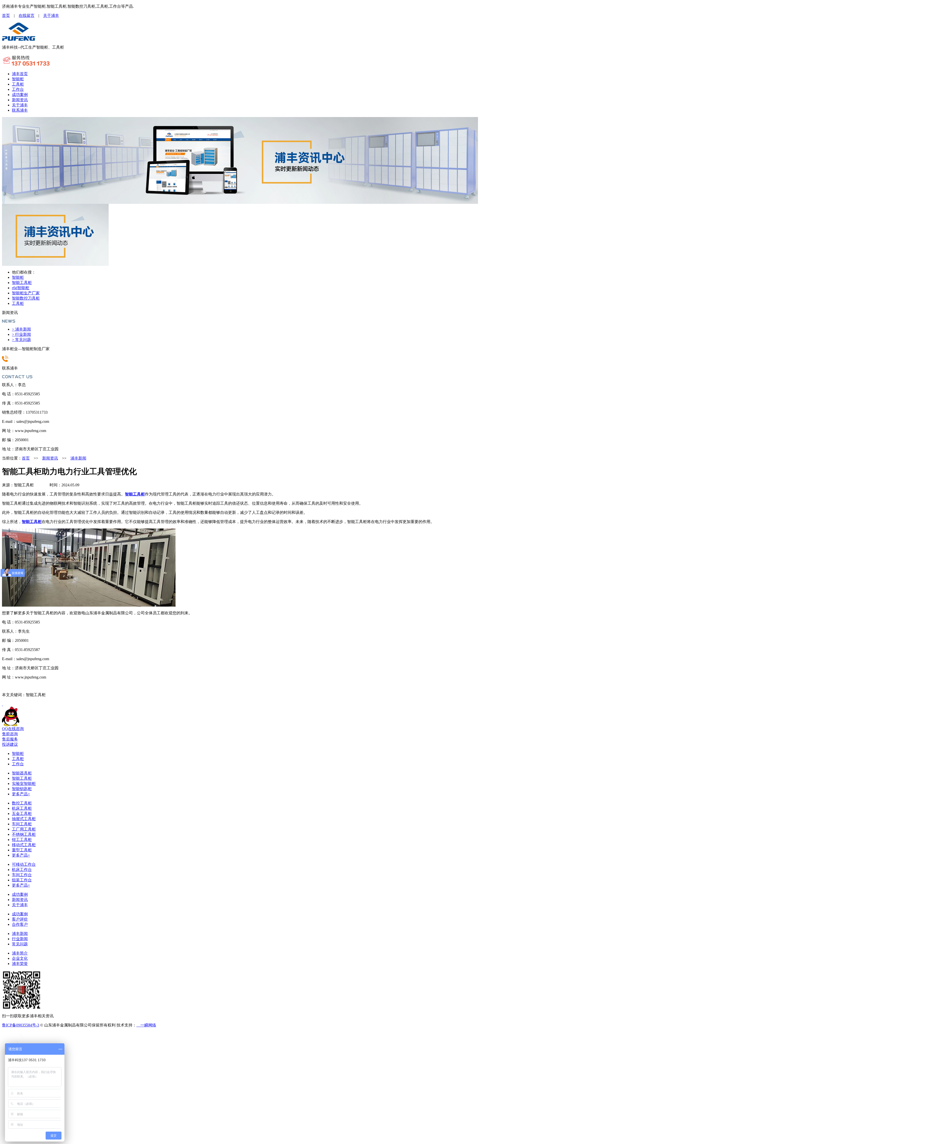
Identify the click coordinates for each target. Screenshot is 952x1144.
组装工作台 (22, 880)
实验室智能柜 (24, 783)
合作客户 (20, 924)
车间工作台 (22, 875)
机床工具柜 (22, 808)
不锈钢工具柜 (24, 834)
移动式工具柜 (24, 845)
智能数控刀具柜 (26, 298)
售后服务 (10, 739)
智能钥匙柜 (22, 789)
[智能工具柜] (18, 39)
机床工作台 (22, 869)
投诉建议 (10, 744)
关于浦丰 (51, 15)
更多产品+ (21, 794)
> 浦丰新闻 (21, 329)
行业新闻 (20, 939)
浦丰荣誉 (20, 963)
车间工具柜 (22, 824)
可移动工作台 (24, 864)
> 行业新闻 (21, 334)
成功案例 (20, 95)
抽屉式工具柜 (24, 819)
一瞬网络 (146, 1025)
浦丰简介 (20, 953)
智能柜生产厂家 (26, 293)
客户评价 (20, 919)
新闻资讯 (20, 100)
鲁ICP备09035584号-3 (20, 1025)
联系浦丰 (20, 110)
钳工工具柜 (22, 839)
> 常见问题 (21, 340)
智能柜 (18, 79)
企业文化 (20, 958)
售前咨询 (10, 734)
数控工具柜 (22, 803)
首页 (6, 15)
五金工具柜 (22, 813)
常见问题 (20, 944)
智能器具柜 (22, 773)
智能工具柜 (22, 282)
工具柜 (18, 84)
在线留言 (26, 15)
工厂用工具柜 (24, 829)
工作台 (18, 89)
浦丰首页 (20, 74)
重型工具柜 (22, 850)
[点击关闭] (2, 704)
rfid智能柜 (20, 288)
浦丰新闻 (78, 458)
